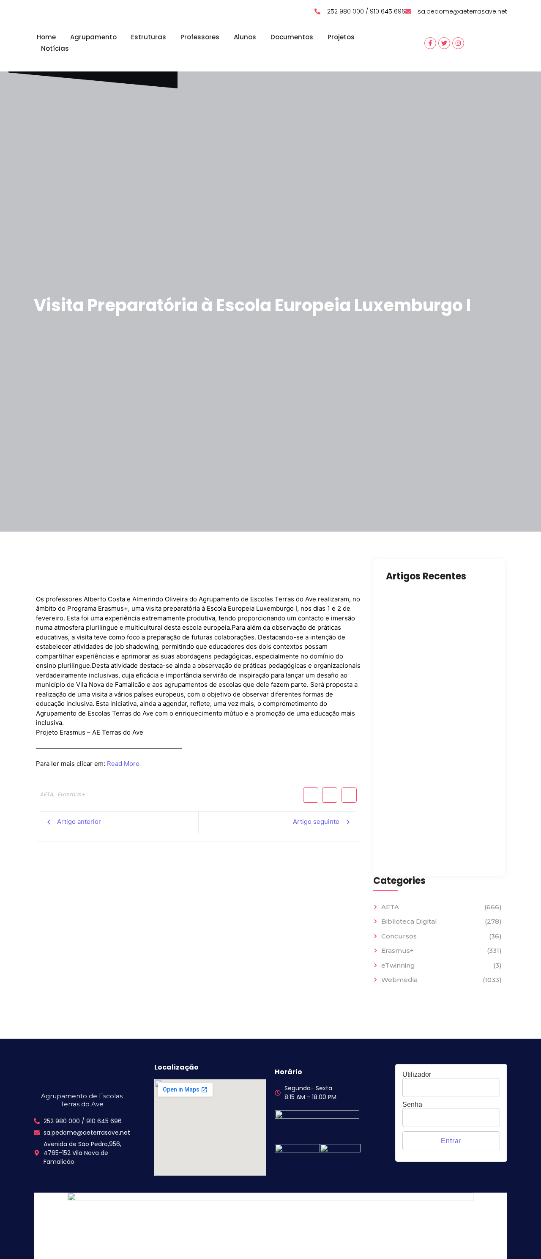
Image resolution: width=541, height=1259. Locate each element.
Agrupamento (93, 37)
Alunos (245, 37)
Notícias (55, 48)
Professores (199, 37)
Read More (123, 764)
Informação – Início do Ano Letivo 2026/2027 (438, 772)
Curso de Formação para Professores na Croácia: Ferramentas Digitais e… (425, 841)
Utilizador (416, 1074)
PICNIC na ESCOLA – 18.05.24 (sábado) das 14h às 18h (429, 681)
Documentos (291, 37)
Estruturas (148, 37)
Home (46, 37)
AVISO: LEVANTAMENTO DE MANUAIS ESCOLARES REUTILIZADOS (439, 635)
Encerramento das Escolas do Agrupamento (432, 727)
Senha (412, 1104)
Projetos (341, 37)
